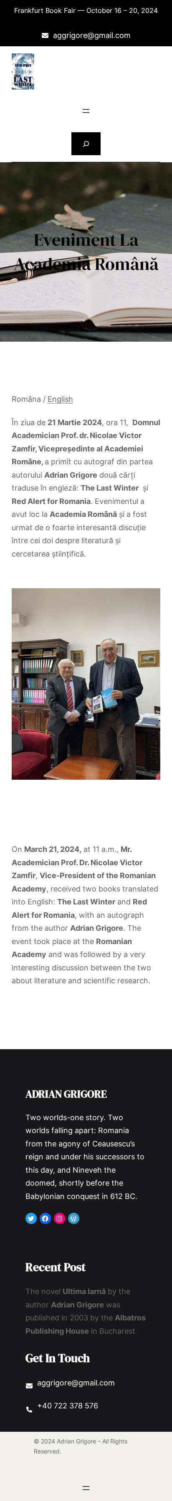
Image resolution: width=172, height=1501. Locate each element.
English (60, 399)
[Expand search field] (86, 143)
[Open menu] (86, 111)
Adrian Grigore (66, 1094)
